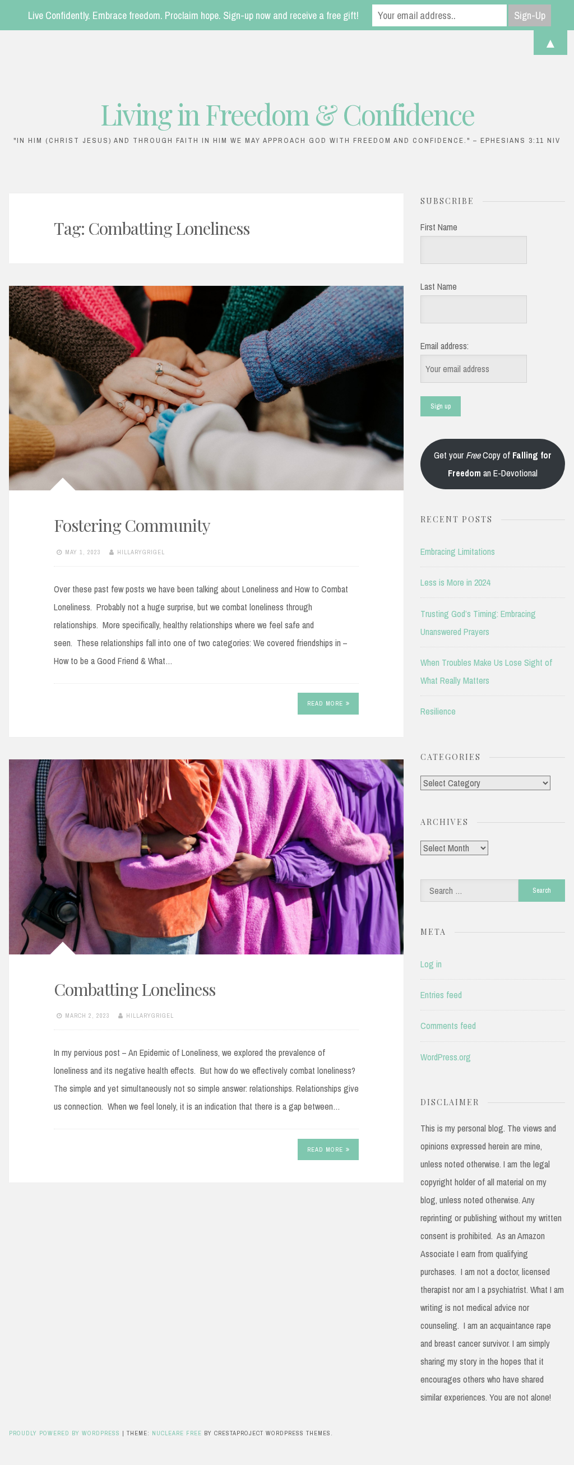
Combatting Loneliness (138, 989)
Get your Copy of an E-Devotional (493, 464)
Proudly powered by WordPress (65, 1433)
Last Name (438, 286)
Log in (431, 964)
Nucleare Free (177, 1433)
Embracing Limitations (457, 551)
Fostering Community (132, 525)
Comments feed (448, 1025)
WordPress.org (445, 1057)
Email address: (444, 346)
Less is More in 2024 (455, 582)
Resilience (438, 711)
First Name (438, 227)
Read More (325, 703)
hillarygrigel (141, 552)
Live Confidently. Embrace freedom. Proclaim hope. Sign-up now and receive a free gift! (193, 15)
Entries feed (441, 995)
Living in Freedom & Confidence (287, 114)
